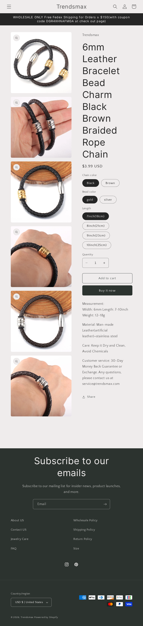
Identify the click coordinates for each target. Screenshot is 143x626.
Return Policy (82, 539)
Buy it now (107, 290)
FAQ (14, 548)
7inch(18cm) (96, 216)
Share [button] (91, 396)
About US (17, 520)
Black (91, 183)
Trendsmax (27, 617)
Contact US (19, 529)
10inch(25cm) (97, 245)
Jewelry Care (19, 539)
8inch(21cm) (96, 226)
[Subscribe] (105, 504)
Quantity (87, 254)
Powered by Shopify (46, 617)
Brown (110, 183)
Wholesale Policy (85, 520)
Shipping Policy (84, 529)
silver (108, 199)
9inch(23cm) (96, 235)
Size (76, 548)
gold (90, 199)
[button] (9, 6)
